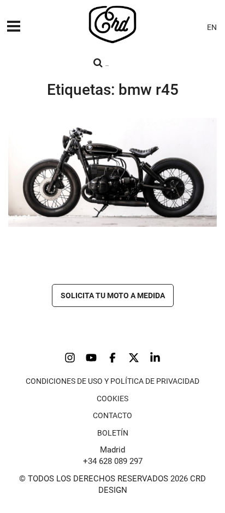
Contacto (112, 415)
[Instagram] (70, 358)
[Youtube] (91, 358)
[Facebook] (112, 358)
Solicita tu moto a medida (113, 295)
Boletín (112, 432)
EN (212, 27)
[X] (134, 358)
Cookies (112, 398)
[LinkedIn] (155, 358)
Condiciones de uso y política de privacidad (112, 381)
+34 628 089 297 (113, 461)
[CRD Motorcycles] (112, 24)
